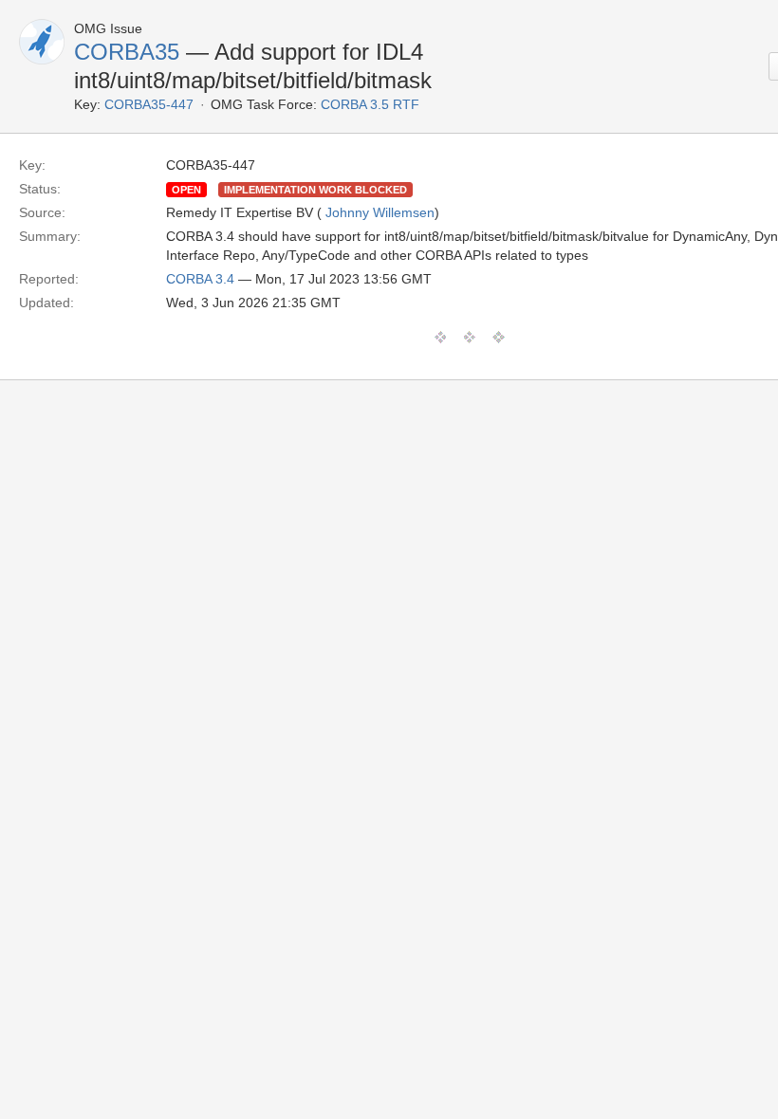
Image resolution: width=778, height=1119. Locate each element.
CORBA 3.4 (200, 278)
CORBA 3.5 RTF (370, 104)
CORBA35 (126, 51)
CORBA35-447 (149, 104)
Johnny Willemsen (380, 212)
